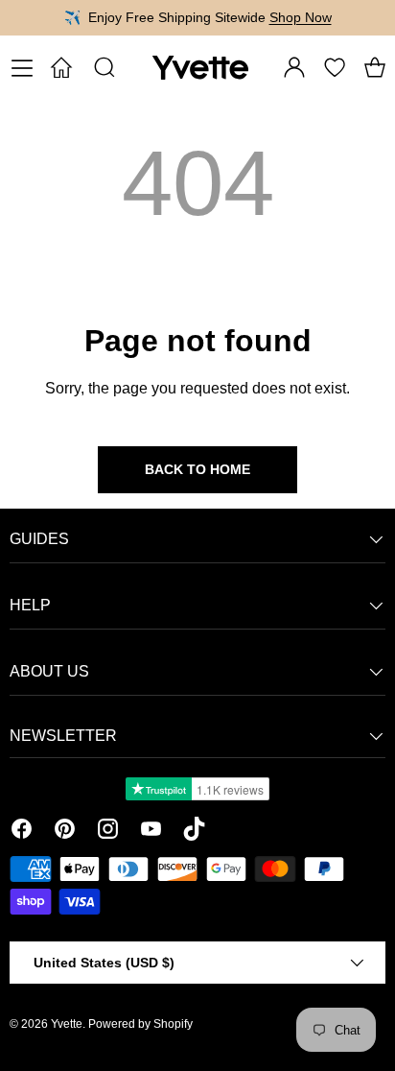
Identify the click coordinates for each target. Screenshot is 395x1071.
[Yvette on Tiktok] (194, 832)
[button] (375, 67)
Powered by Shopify (140, 1024)
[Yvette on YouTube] (151, 832)
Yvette (66, 1024)
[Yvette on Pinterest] (65, 832)
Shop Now (300, 17)
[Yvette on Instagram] (108, 832)
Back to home (197, 469)
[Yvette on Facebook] (22, 832)
